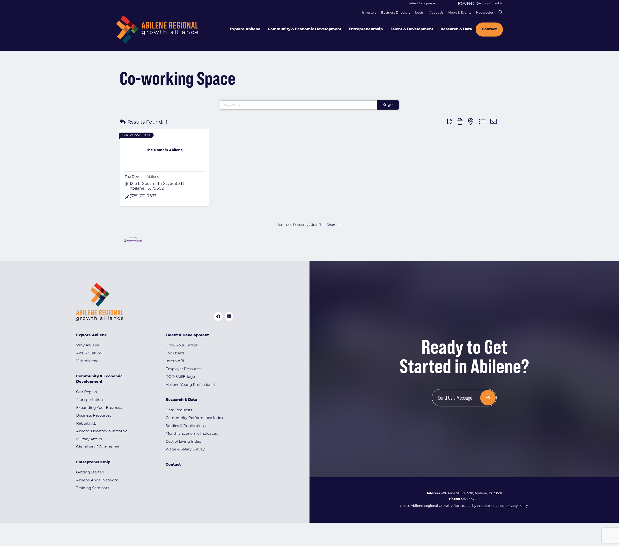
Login (419, 12)
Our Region (86, 392)
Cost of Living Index (183, 442)
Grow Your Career (182, 345)
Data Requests (179, 410)
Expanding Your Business (99, 408)
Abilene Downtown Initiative (101, 431)
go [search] (390, 105)
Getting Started (90, 472)
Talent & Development (411, 29)
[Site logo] (157, 29)
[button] (122, 122)
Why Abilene (87, 345)
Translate (497, 3)
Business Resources (93, 416)
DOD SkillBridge (180, 377)
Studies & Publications (186, 426)
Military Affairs (89, 439)
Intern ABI (175, 361)
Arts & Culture (88, 353)
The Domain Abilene (142, 177)
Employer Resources (184, 369)
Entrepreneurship (366, 29)
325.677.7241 (470, 499)
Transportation (89, 400)
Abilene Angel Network (97, 480)
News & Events (459, 12)
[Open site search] (500, 12)
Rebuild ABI (87, 424)
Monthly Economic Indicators (192, 434)
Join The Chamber (326, 225)
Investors (369, 12)
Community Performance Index (194, 418)
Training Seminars (92, 488)
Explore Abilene (245, 29)
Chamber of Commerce (97, 447)
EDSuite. (484, 506)
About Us (436, 12)
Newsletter (484, 12)
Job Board (175, 353)
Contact (489, 29)
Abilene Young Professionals (191, 385)
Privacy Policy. (517, 506)
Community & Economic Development (304, 29)
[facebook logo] (218, 316)
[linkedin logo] (229, 316)
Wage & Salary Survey (185, 449)
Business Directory (395, 12)
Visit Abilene (87, 361)
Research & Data (456, 29)
